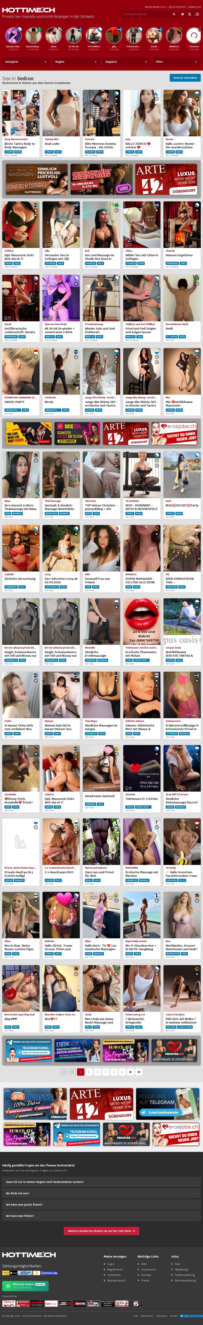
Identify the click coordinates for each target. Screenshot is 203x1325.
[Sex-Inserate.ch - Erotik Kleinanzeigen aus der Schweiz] (93, 1303)
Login (110, 1264)
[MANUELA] (160, 35)
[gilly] (99, 35)
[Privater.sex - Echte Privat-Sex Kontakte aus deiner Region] (101, 179)
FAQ (177, 1264)
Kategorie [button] (11, 61)
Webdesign (182, 1269)
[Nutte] (9, 1303)
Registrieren (177, 7)
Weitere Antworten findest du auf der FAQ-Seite (99, 1231)
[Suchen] (174, 14)
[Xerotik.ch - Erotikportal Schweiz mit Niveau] (79, 1303)
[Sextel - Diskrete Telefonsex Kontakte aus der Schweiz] (77, 433)
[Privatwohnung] (119, 35)
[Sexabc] (37, 1303)
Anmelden (194, 7)
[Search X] (107, 1303)
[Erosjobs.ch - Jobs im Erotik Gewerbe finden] (174, 433)
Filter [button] (159, 61)
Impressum (148, 1269)
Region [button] (59, 61)
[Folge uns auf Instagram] (197, 14)
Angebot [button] (111, 61)
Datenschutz (147, 1316)
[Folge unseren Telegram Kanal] (182, 14)
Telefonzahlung (185, 1275)
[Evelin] (140, 35)
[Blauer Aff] (126, 1050)
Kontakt (146, 1275)
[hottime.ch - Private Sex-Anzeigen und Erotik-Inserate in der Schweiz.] (28, 10)
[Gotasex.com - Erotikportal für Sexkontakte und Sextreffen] (122, 1303)
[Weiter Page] (130, 1072)
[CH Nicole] (59, 35)
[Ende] (139, 1072)
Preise (145, 1280)
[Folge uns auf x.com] (189, 14)
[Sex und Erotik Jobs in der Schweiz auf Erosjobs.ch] (23, 1303)
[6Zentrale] (136, 1303)
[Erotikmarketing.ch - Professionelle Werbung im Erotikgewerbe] (77, 1050)
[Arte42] (166, 179)
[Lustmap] (51, 1303)
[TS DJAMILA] (79, 35)
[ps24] (65, 1303)
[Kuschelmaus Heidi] (19, 35)
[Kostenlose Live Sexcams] (29, 433)
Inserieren (114, 1275)
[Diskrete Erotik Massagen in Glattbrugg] (37, 179)
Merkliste (155, 7)
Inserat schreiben (185, 77)
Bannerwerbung (185, 1280)
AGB (143, 1264)
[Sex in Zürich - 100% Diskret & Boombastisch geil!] (35, 1104)
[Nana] (39, 35)
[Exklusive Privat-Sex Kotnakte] (174, 1050)
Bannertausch (116, 1280)
